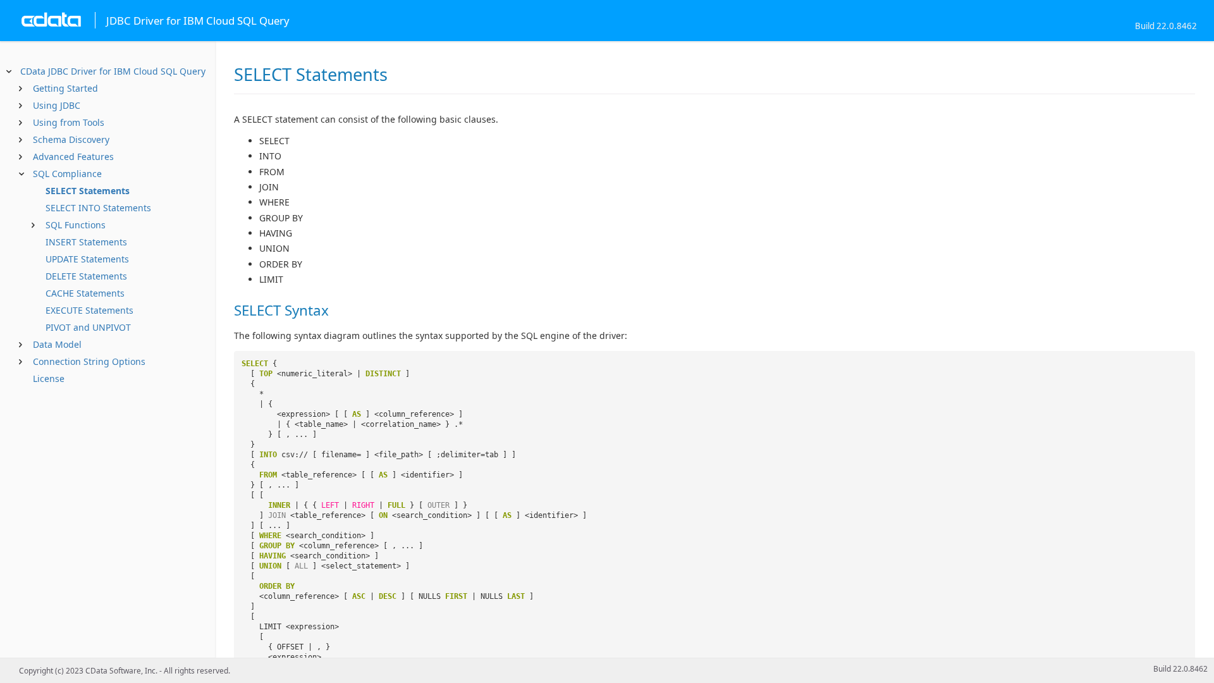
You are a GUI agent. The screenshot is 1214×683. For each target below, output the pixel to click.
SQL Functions (76, 225)
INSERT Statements (86, 242)
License (48, 378)
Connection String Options (89, 361)
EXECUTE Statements (89, 310)
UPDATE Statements (87, 259)
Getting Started (65, 88)
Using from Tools (68, 122)
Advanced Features (73, 157)
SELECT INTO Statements (98, 208)
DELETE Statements (86, 276)
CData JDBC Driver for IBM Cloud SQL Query (112, 71)
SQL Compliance (67, 174)
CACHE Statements (85, 293)
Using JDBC (56, 105)
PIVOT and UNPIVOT (88, 327)
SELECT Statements (88, 191)
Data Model (57, 344)
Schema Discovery (71, 139)
